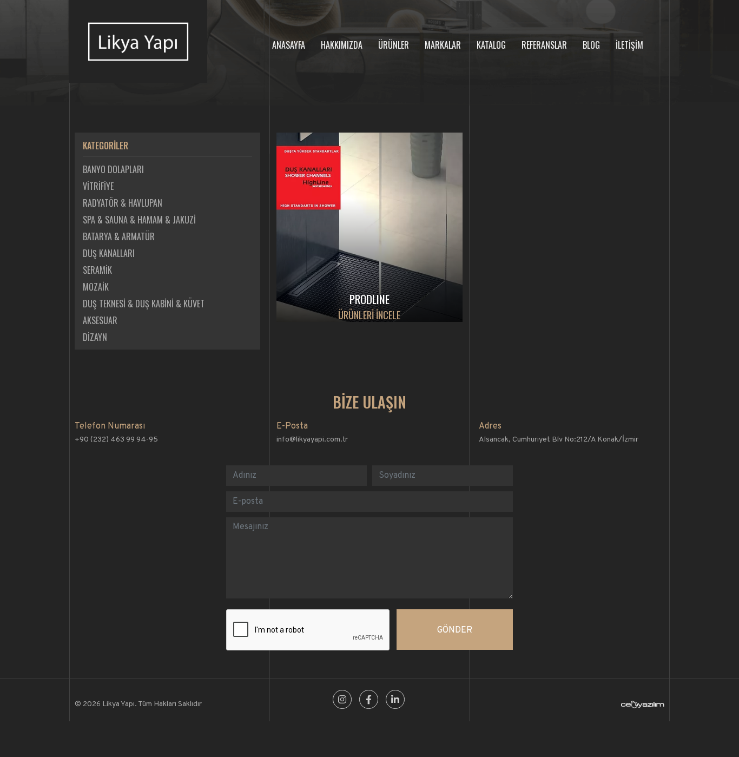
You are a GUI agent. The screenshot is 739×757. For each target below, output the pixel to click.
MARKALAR (443, 44)
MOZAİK (96, 286)
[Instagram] (342, 700)
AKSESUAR (100, 320)
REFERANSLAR (544, 44)
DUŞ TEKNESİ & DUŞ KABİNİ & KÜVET (143, 303)
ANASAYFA (288, 44)
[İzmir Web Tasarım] (642, 706)
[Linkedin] (395, 700)
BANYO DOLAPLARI (113, 169)
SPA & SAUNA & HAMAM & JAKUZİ (139, 219)
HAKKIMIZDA (341, 44)
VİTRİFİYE (98, 186)
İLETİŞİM (629, 44)
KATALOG (491, 44)
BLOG (591, 44)
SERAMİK (97, 270)
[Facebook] (369, 700)
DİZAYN (95, 337)
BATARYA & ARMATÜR (119, 236)
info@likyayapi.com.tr (312, 439)
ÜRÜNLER (393, 44)
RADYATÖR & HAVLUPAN (122, 202)
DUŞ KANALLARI (109, 253)
